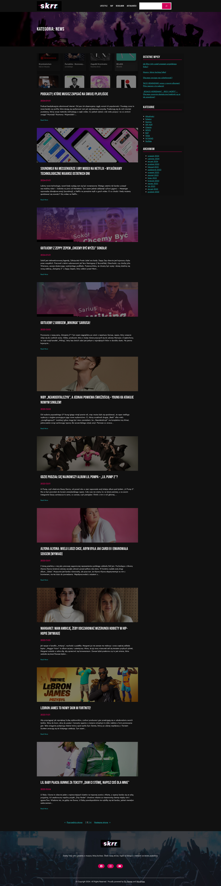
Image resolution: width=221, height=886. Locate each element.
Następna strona (102, 822)
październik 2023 (154, 169)
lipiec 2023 (152, 178)
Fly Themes (128, 881)
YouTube (148, 141)
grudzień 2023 (153, 164)
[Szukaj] (166, 6)
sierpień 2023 (153, 175)
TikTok (147, 135)
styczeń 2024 (153, 161)
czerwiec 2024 (153, 158)
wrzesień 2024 (153, 156)
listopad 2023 (153, 167)
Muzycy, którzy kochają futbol (154, 72)
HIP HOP (149, 124)
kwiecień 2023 (153, 180)
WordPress (140, 881)
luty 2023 (151, 186)
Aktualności (149, 116)
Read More (44, 120)
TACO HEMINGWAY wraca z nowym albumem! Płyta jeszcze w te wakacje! (161, 84)
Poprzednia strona (73, 822)
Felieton (148, 119)
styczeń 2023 (153, 189)
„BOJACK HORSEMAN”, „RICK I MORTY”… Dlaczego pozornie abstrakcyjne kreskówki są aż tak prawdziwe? (161, 94)
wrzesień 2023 (153, 172)
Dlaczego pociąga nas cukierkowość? (157, 77)
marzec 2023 (153, 183)
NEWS (148, 130)
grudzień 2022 (153, 191)
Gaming (148, 122)
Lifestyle (148, 127)
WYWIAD (149, 138)
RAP (147, 133)
